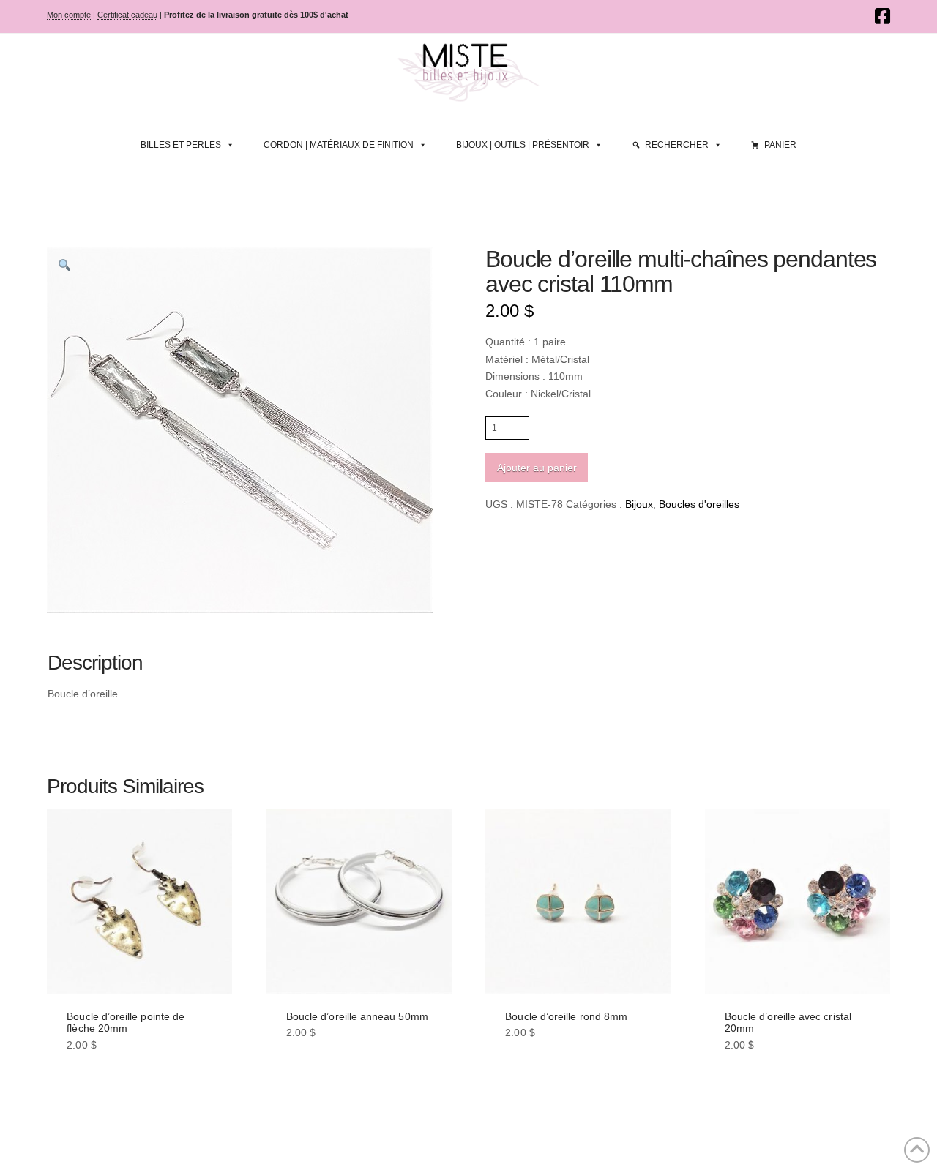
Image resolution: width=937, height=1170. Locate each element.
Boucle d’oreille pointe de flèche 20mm (125, 1022)
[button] (64, 264)
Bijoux (639, 504)
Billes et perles (181, 145)
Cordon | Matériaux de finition (339, 145)
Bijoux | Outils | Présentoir (522, 145)
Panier (780, 145)
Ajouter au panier (537, 467)
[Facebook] (882, 16)
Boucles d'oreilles (699, 504)
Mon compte (69, 14)
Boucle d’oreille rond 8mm (566, 1016)
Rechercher (677, 145)
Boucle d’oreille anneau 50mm (357, 1016)
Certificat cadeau (127, 14)
